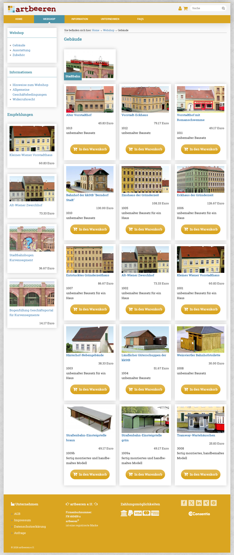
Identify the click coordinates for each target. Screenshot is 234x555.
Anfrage (20, 533)
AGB (17, 514)
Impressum (22, 520)
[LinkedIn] (199, 503)
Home (18, 19)
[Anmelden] (180, 9)
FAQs (140, 19)
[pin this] (214, 503)
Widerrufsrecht (24, 99)
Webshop (49, 19)
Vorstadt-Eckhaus (135, 115)
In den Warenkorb (92, 149)
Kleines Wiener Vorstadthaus (31, 155)
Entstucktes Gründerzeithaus (87, 275)
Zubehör (19, 55)
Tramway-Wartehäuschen (196, 435)
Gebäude (19, 45)
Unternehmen (110, 19)
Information (79, 19)
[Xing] (206, 503)
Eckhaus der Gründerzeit (195, 195)
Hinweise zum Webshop (30, 85)
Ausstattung (21, 50)
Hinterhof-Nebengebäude (85, 355)
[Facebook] (184, 503)
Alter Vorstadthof (78, 115)
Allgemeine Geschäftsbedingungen (30, 92)
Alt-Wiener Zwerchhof (26, 205)
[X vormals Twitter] (191, 503)
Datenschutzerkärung (30, 527)
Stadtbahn (72, 76)
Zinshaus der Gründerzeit (140, 195)
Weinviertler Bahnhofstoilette (198, 355)
